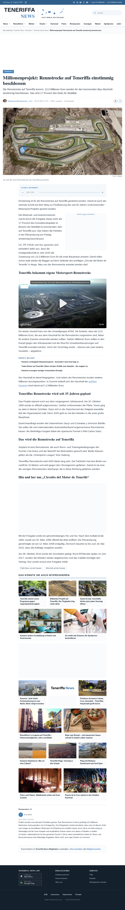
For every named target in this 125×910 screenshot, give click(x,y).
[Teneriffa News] (35, 13)
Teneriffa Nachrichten (40, 30)
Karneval (54, 24)
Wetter (31, 24)
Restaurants (75, 24)
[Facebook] (74, 2)
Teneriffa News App (29, 870)
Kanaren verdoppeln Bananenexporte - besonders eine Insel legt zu (50, 362)
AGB (45, 894)
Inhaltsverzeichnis (62, 875)
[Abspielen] (23, 192)
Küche (42, 24)
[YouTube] (87, 2)
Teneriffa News (19, 30)
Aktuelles (28, 30)
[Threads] (77, 2)
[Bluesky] (80, 2)
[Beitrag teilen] (120, 101)
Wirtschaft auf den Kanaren (55, 568)
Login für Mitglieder (98, 2)
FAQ (91, 875)
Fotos (64, 24)
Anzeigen (88, 24)
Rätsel (97, 24)
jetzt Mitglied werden (115, 2)
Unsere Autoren (61, 878)
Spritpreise (108, 24)
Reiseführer (18, 24)
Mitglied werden (94, 849)
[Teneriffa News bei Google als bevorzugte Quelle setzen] (115, 101)
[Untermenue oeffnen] (10, 24)
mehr (119, 24)
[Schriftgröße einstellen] (25, 2)
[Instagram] (84, 2)
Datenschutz (67, 894)
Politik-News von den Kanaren (31, 568)
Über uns (58, 882)
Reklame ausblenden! (85, 214)
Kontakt (92, 878)
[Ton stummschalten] (103, 192)
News (5, 24)
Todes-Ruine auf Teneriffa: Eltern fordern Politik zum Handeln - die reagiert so (54, 366)
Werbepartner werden (97, 882)
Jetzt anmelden (75, 849)
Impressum (55, 894)
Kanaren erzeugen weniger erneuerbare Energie (41, 370)
